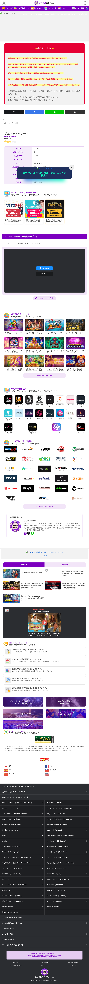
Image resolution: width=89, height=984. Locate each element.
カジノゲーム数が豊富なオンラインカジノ (27, 659)
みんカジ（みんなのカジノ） (44, 3)
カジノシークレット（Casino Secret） (60, 835)
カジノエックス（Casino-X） (12, 868)
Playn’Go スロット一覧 (44, 375)
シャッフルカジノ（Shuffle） (12, 896)
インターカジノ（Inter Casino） (58, 846)
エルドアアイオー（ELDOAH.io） (58, 879)
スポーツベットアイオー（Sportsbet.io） (17, 857)
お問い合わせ (44, 962)
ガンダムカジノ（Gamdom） (12, 901)
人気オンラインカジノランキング (13, 792)
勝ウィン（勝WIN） (53, 906)
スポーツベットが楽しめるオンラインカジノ (28, 649)
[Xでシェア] (14, 112)
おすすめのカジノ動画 (41, 611)
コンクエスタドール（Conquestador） (61, 808)
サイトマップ (44, 965)
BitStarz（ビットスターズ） (12, 874)
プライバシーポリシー (15, 965)
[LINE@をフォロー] (32, 533)
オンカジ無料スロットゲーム (12, 923)
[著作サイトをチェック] (25, 533)
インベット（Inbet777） (55, 885)
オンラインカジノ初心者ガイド (12, 945)
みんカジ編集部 (30, 520)
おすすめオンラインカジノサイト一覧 (15, 797)
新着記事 (65, 565)
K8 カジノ (5, 879)
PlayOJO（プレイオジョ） (56, 814)
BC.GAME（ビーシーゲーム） (57, 868)
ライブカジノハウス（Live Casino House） (17, 863)
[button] (75, 112)
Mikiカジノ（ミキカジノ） (11, 912)
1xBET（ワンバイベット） (55, 874)
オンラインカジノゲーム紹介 (12, 917)
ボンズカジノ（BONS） (55, 803)
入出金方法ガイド (8, 939)
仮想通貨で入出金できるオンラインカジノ (27, 669)
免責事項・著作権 (73, 962)
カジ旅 (4, 841)
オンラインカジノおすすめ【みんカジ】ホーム (18, 786)
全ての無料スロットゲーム (44, 506)
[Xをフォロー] (28, 533)
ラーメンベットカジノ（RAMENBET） (15, 885)
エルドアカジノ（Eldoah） (11, 819)
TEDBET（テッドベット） (11, 808)
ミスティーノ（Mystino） (11, 846)
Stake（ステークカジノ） (11, 852)
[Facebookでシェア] (34, 112)
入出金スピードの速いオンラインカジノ (26, 678)
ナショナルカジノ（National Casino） (61, 863)
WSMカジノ (6, 890)
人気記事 (24, 565)
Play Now (44, 268)
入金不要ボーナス (8, 928)
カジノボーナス (7, 934)
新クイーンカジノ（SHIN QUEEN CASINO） (17, 803)
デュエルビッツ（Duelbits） (57, 896)
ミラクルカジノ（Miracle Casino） (15, 814)
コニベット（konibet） (55, 830)
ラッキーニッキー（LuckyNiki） (58, 824)
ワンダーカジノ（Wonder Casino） (60, 819)
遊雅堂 (4, 835)
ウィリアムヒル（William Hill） (58, 857)
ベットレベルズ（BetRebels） (57, 852)
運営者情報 (16, 962)
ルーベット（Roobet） (55, 901)
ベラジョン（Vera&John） (12, 824)
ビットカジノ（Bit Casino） (57, 841)
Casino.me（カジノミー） (11, 830)
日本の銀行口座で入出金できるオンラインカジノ (30, 688)
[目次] (84, 973)
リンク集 (73, 965)
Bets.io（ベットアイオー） (56, 890)
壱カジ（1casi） (8, 906)
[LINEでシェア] (54, 112)
